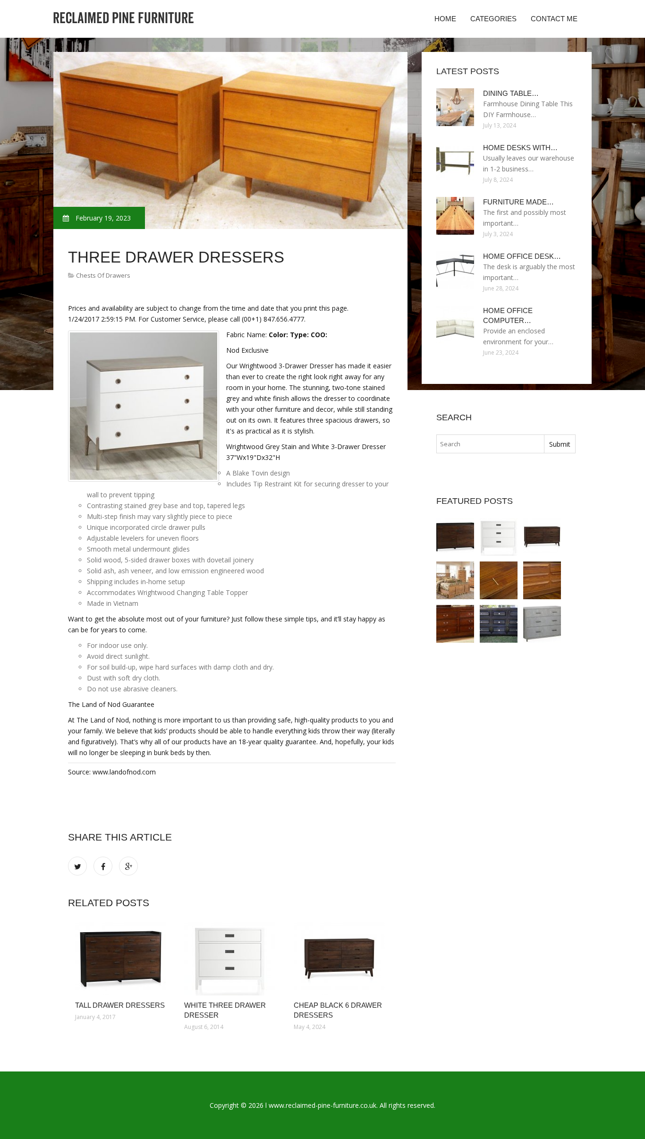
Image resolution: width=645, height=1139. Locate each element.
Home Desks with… (520, 148)
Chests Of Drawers (103, 275)
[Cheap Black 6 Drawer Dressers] (341, 958)
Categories (493, 19)
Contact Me (554, 19)
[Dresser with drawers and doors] (542, 580)
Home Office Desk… (522, 256)
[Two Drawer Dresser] (542, 624)
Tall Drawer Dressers (120, 1005)
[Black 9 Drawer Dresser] (499, 624)
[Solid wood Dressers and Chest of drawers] (455, 624)
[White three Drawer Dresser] (231, 958)
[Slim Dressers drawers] (499, 580)
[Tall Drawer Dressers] (122, 958)
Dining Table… (511, 93)
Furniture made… (518, 202)
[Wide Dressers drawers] (455, 580)
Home (445, 19)
